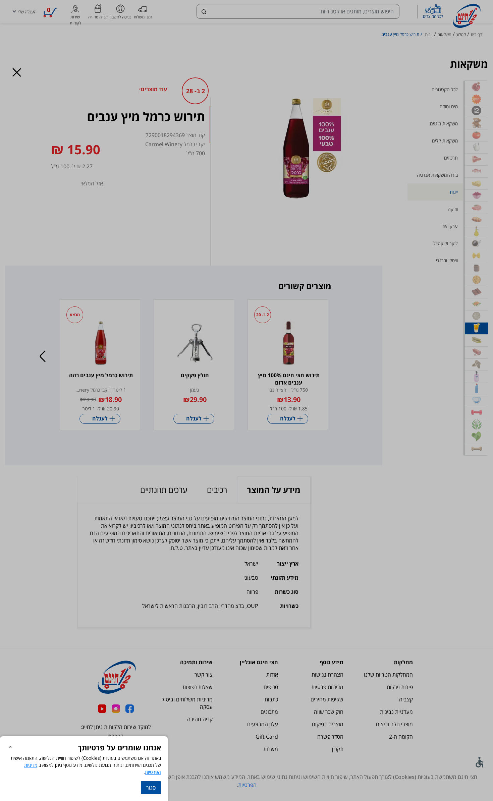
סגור (151, 787)
